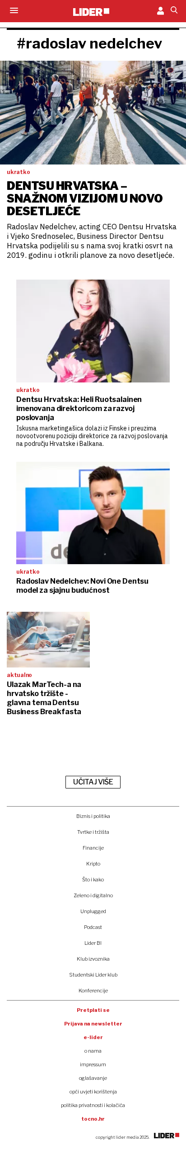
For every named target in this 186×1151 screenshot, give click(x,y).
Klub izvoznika (93, 959)
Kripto (93, 864)
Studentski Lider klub (93, 975)
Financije (93, 848)
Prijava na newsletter (93, 1023)
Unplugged (93, 911)
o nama (93, 1051)
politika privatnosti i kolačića (93, 1105)
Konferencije (93, 990)
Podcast (93, 927)
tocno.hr (93, 1119)
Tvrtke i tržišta (93, 832)
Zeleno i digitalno (93, 895)
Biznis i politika (93, 816)
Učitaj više (93, 782)
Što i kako (93, 879)
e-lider (93, 1037)
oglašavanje (93, 1078)
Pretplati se (93, 1010)
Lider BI (93, 943)
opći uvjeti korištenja (93, 1091)
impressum (93, 1064)
